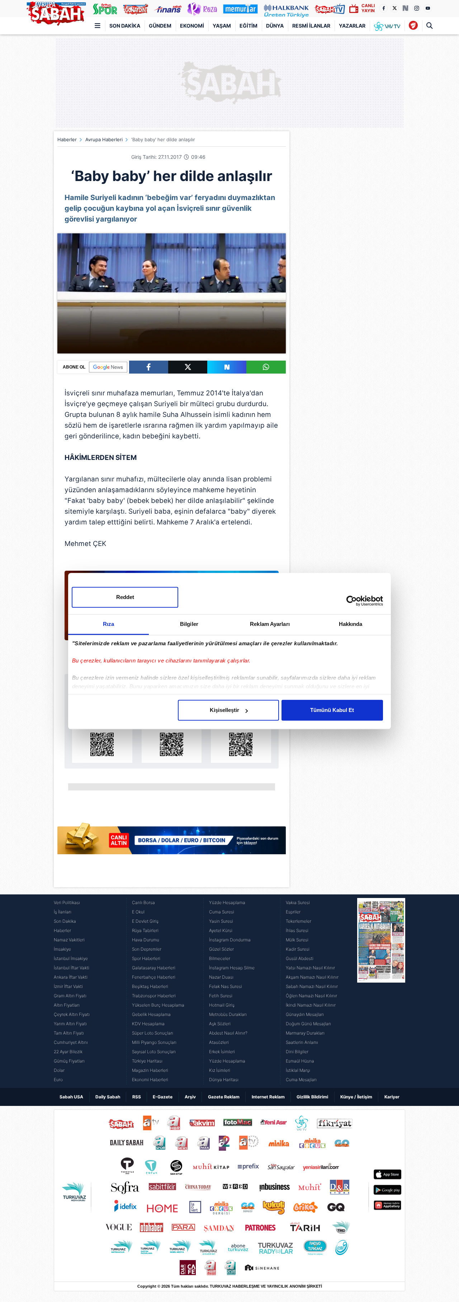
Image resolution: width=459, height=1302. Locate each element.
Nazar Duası (221, 977)
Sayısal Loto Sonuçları (154, 1051)
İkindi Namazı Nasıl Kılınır (311, 1005)
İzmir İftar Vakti (68, 986)
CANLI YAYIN (368, 8)
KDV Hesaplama (148, 1023)
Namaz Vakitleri (69, 939)
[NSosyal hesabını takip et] (405, 8)
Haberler (67, 139)
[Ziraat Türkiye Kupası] (413, 25)
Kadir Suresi (297, 949)
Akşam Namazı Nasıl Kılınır (312, 977)
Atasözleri (219, 1042)
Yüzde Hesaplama (227, 902)
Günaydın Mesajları (305, 1014)
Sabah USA (71, 1096)
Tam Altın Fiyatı (69, 1033)
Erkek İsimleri (222, 1051)
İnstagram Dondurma (230, 939)
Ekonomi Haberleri (150, 1079)
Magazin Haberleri (150, 1070)
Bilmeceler (219, 958)
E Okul (138, 911)
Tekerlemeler (298, 921)
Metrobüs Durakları (228, 1014)
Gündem (160, 26)
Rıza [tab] (108, 624)
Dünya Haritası (223, 1079)
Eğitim (248, 26)
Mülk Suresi (297, 939)
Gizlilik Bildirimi (312, 1096)
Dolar (59, 1070)
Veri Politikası (67, 902)
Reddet (125, 597)
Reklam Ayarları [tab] (270, 624)
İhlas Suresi (297, 930)
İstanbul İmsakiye (71, 958)
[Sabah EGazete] (381, 991)
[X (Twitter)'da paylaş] (187, 367)
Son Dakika (124, 26)
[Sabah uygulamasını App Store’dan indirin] (102, 736)
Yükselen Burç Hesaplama (158, 1005)
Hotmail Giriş (222, 1005)
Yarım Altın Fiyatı (70, 1023)
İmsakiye (62, 949)
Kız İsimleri (219, 1070)
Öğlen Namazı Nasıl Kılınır (311, 995)
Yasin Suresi (221, 921)
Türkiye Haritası (147, 1061)
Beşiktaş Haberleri (150, 986)
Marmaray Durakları (305, 1033)
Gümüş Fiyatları (69, 1061)
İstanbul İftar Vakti (71, 967)
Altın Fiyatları (67, 1005)
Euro (58, 1079)
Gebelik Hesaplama (151, 1014)
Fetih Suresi (220, 995)
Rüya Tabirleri (145, 930)
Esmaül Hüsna (300, 1061)
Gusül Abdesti (299, 958)
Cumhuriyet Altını (71, 1042)
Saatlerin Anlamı (302, 1042)
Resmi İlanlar (311, 26)
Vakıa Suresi (298, 902)
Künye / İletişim (356, 1096)
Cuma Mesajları (301, 1079)
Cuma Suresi (221, 911)
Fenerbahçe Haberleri (153, 977)
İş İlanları (62, 911)
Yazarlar (352, 26)
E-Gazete (162, 1096)
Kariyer (391, 1096)
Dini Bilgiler (297, 1051)
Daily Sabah (107, 1096)
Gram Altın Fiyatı (70, 995)
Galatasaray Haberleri (153, 967)
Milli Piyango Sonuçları (154, 1042)
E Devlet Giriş (145, 921)
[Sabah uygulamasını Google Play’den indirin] (172, 736)
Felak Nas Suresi (225, 986)
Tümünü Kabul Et (332, 710)
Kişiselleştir (224, 710)
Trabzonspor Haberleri (154, 995)
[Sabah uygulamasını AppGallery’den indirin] (241, 736)
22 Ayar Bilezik (68, 1051)
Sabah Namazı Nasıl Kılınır (312, 986)
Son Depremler (146, 949)
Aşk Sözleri (220, 1023)
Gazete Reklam (224, 1096)
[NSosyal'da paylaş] (226, 367)
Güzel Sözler (221, 949)
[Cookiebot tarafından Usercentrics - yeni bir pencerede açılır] (351, 600)
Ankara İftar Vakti (70, 977)
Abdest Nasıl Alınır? (228, 1033)
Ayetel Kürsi (220, 930)
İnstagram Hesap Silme (232, 967)
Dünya (275, 26)
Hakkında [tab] (351, 624)
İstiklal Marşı (298, 1070)
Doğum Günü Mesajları (308, 1023)
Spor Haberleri (146, 958)
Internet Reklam (268, 1096)
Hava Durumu (145, 939)
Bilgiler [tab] (189, 624)
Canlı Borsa (143, 902)
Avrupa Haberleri (104, 139)
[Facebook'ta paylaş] (148, 367)
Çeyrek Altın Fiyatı (72, 1014)
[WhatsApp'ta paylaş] (265, 367)
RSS (136, 1096)
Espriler (293, 911)
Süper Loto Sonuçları (152, 1033)
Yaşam (222, 26)
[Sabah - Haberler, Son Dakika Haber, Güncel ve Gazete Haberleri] (55, 12)
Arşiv (190, 1096)
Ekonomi (192, 26)
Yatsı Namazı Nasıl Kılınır (310, 967)
